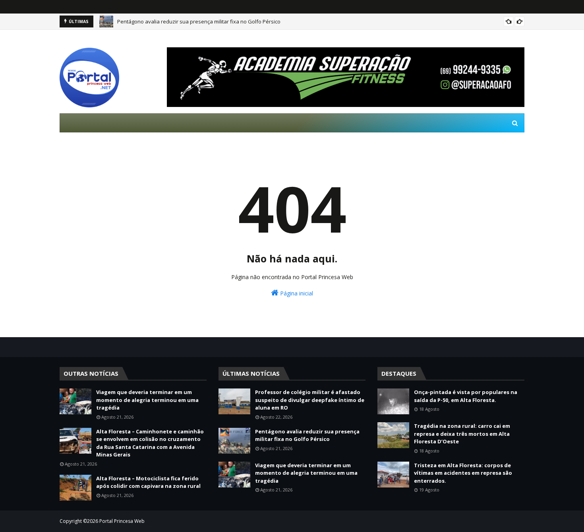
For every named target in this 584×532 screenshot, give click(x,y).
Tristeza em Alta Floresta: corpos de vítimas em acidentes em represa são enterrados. (463, 473)
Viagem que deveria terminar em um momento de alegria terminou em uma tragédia (147, 399)
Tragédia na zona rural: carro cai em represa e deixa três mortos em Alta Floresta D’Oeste (462, 433)
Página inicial (295, 293)
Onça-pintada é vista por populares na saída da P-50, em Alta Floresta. (465, 396)
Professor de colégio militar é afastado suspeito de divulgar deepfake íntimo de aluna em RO (309, 399)
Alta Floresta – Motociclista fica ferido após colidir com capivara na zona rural (148, 482)
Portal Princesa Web (122, 521)
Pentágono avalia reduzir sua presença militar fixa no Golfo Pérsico (198, 21)
